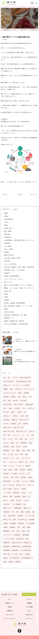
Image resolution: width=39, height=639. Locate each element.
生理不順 (19, 412)
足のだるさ (22, 473)
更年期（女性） (8, 228)
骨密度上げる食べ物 (16, 542)
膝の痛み (5, 496)
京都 (4, 377)
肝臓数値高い (6, 450)
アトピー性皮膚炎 (30, 523)
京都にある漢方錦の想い (25, 377)
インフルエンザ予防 (29, 515)
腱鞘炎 (10, 469)
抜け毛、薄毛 (7, 291)
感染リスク (30, 485)
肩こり (12, 458)
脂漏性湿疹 (21, 523)
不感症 (5, 465)
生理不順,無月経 (8, 219)
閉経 (19, 396)
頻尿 (19, 423)
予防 (4, 439)
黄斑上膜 (21, 462)
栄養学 (27, 538)
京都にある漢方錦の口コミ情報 (23, 381)
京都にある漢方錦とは (8, 381)
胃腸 (28, 531)
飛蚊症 (30, 442)
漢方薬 (22, 416)
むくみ (28, 473)
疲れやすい (16, 489)
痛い (29, 496)
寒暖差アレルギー (7, 508)
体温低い (13, 412)
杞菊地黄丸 (6, 446)
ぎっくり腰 (10, 454)
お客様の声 (7, 273)
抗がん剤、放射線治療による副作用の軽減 (15, 324)
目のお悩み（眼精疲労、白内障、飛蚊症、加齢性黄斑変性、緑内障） (19, 267)
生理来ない (15, 416)
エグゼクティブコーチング (9, 393)
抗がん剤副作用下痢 (14, 558)
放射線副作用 (6, 550)
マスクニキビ (24, 481)
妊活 (25, 412)
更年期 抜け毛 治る (21, 431)
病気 (22, 454)
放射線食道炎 (6, 546)
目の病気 (25, 446)
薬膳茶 (28, 527)
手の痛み (23, 492)
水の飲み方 (6, 477)
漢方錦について (7, 385)
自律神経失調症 (17, 508)
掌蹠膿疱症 (12, 527)
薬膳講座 (11, 561)
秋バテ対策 (11, 485)
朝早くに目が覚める (18, 404)
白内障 (12, 446)
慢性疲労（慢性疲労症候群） (12, 276)
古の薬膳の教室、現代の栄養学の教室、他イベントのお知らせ (19, 240)
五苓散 (23, 450)
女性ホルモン (32, 431)
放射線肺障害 (15, 550)
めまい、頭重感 (8, 249)
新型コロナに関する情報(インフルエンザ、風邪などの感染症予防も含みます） (19, 285)
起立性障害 (23, 477)
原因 (13, 450)
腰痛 (11, 496)
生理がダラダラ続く (24, 419)
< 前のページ (5, 194)
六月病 (17, 531)
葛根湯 (12, 500)
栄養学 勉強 (6, 554)
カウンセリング (16, 385)
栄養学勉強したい (28, 542)
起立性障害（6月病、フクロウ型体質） (15, 270)
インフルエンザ (20, 465)
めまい (17, 458)
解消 (33, 512)
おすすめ (32, 462)
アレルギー (10, 439)
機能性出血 (14, 419)
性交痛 (5, 469)
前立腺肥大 (29, 469)
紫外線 (21, 439)
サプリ (27, 435)
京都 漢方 (6, 412)
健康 (12, 477)
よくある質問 (26, 385)
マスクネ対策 (16, 481)
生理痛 (6, 216)
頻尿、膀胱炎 (7, 231)
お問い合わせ (18, 389)
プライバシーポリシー (29, 389)
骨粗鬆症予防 (6, 542)
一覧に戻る (19, 194)
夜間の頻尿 (7, 234)
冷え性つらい (31, 408)
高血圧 (26, 454)
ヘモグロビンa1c (13, 462)
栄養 (32, 435)
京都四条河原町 (29, 404)
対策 (16, 439)
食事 (4, 454)
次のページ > (34, 194)
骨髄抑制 (5, 558)
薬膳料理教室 (6, 531)
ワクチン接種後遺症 (16, 504)
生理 (30, 396)
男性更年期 (7, 243)
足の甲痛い (18, 500)
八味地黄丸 (25, 423)
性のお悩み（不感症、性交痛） (12, 258)
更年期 (19, 393)
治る (17, 442)
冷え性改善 (16, 408)
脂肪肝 (28, 450)
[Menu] (36, 3)
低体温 (6, 225)
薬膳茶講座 (17, 561)
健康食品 (28, 465)
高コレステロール (26, 458)
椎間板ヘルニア (27, 508)
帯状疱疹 (5, 527)
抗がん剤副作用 (19, 538)
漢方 (9, 377)
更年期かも (13, 396)
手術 (26, 462)
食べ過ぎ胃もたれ (22, 519)
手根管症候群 (16, 492)
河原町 (14, 519)
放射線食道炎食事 (27, 546)
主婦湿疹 (6, 252)
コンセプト (14, 377)
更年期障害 (26, 393)
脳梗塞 (22, 512)
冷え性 (6, 222)
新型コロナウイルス (21, 485)
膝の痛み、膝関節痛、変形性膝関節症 (14, 303)
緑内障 (12, 442)
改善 (33, 450)
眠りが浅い (15, 400)
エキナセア (11, 465)
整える (9, 435)
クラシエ (31, 439)
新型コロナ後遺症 (7, 489)
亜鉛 (4, 435)
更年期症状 (6, 396)
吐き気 (21, 554)
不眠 (4, 400)
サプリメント (16, 435)
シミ (23, 435)
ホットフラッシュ (7, 535)
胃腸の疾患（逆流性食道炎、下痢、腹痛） (15, 315)
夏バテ (5, 462)
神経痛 (6, 309)
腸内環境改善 (17, 535)
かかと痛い (26, 500)
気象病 (6, 294)
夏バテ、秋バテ (8, 282)
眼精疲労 (32, 481)
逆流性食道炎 (6, 512)
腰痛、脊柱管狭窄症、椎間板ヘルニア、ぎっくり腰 (18, 306)
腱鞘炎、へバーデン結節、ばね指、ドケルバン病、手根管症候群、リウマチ (18, 182)
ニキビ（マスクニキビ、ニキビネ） (14, 279)
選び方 (18, 527)
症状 (25, 504)
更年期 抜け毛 (7, 427)
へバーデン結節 (7, 492)
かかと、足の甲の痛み (10, 264)
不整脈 (23, 531)
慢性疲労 (30, 477)
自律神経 (6, 300)
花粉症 (6, 213)
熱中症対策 (7, 261)
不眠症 (6, 297)
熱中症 (16, 477)
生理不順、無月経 (9, 312)
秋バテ (5, 485)
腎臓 (27, 416)
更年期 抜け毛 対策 (8, 431)
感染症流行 (20, 515)
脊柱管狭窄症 (17, 496)
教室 (16, 554)
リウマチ (30, 492)
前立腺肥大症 (7, 237)
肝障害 (5, 561)
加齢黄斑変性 (24, 442)
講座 (13, 531)
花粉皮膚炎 (31, 519)
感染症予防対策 (11, 515)
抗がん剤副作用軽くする (27, 558)
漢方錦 (11, 389)
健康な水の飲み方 (9, 255)
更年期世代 (13, 423)
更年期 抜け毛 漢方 (18, 427)
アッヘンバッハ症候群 (8, 538)
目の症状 (18, 446)
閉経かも (25, 396)
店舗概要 (5, 389)
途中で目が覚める (7, 404)
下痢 (13, 512)
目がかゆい (6, 442)
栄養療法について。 (9, 318)
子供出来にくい (7, 416)
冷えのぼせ (6, 423)
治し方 (16, 454)
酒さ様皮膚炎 (13, 523)
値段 (26, 439)
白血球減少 (27, 554)
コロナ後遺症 (7, 246)
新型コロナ (6, 500)
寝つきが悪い (24, 400)
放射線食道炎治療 (16, 546)
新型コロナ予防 (7, 519)
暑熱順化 (28, 512)
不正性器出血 (6, 419)
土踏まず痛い (6, 504)
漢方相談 (5, 523)
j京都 (4, 515)
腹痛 (17, 512)
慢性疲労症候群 (7, 481)
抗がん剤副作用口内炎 (25, 550)
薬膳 (24, 527)
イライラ (24, 408)
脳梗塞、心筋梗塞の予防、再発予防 (14, 321)
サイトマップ (29, 618)
